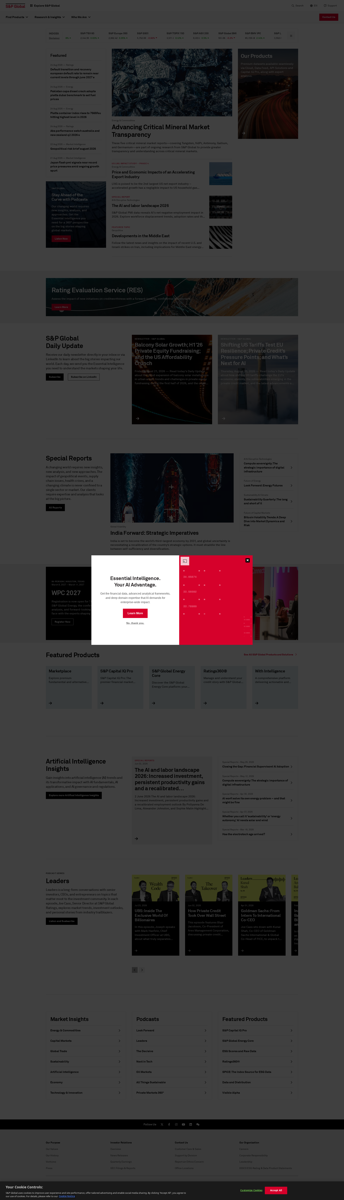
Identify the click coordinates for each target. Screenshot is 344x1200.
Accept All (276, 1190)
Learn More (135, 613)
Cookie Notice (67, 1196)
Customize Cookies (251, 1190)
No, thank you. (135, 623)
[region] (172, 1190)
